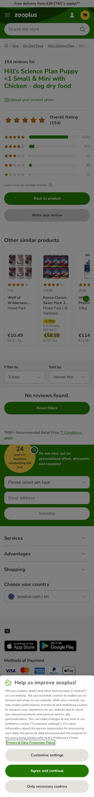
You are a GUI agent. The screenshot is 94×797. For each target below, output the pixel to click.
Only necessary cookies (47, 786)
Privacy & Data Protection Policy (31, 742)
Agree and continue (47, 770)
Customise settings (47, 755)
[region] (47, 736)
